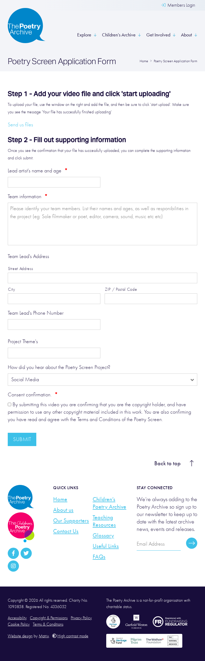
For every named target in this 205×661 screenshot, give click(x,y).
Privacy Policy (81, 618)
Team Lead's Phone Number (36, 313)
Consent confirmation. (33, 394)
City (11, 289)
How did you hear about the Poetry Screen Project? (59, 367)
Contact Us (65, 531)
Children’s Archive (119, 35)
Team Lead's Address (28, 256)
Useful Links (106, 546)
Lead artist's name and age (38, 170)
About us (63, 509)
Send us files (20, 125)
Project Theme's (23, 341)
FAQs (99, 556)
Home (60, 499)
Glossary (103, 535)
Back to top (167, 463)
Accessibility (17, 618)
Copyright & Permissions (49, 618)
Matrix (44, 636)
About (186, 35)
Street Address (20, 268)
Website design (20, 636)
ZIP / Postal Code (121, 289)
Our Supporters (71, 520)
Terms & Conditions (48, 624)
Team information (28, 196)
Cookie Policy (19, 624)
